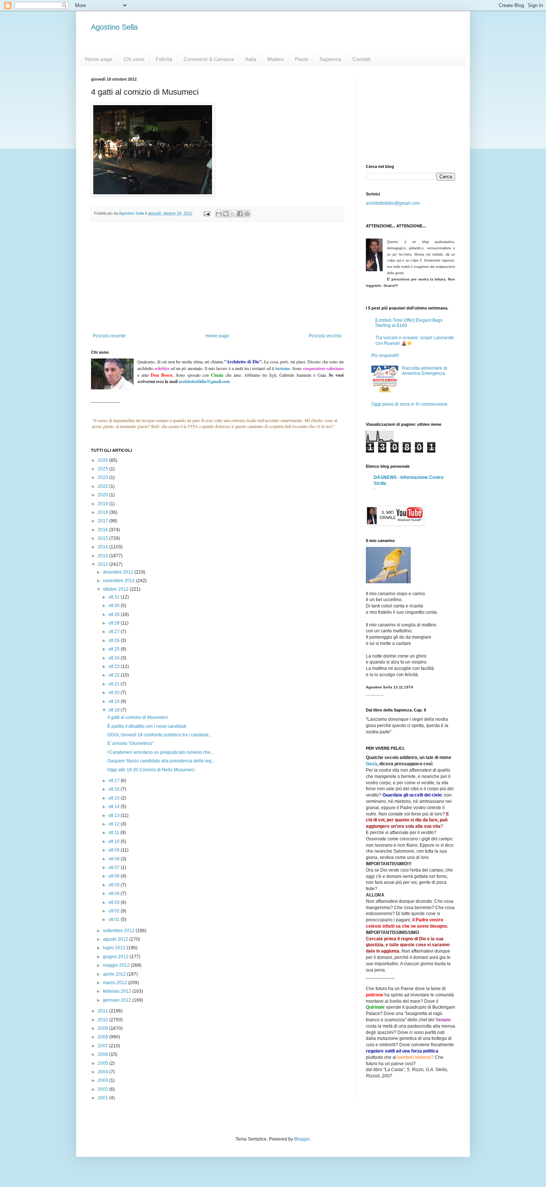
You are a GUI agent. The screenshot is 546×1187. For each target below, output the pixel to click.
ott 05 (114, 885)
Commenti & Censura (208, 59)
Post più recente (109, 335)
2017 (103, 520)
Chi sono (134, 59)
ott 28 (114, 623)
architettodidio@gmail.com (393, 203)
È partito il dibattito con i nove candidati (146, 726)
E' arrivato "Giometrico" (130, 743)
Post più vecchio (325, 335)
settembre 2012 (119, 930)
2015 (103, 538)
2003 (103, 1080)
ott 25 (114, 649)
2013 (103, 555)
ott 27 (114, 631)
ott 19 (114, 701)
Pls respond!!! (385, 355)
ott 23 (114, 666)
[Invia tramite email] (218, 213)
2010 (103, 1019)
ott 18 (114, 710)
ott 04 (114, 893)
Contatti (361, 59)
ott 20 (114, 692)
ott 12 (114, 824)
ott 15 (114, 798)
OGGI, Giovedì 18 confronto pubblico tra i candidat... (159, 734)
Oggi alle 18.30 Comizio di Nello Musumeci (151, 769)
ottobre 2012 (116, 589)
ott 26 (114, 640)
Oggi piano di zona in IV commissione (409, 404)
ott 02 (114, 911)
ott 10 (114, 841)
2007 (103, 1045)
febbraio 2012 (117, 991)
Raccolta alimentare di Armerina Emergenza (424, 371)
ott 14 (114, 806)
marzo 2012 (115, 982)
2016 (103, 529)
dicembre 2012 (118, 572)
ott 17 (114, 780)
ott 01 (114, 919)
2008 (103, 1037)
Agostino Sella (114, 27)
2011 (103, 1011)
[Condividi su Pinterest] (247, 213)
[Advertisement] (217, 277)
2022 (103, 486)
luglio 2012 (115, 947)
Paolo (301, 59)
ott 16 (114, 789)
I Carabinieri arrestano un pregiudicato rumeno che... (160, 752)
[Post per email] (206, 213)
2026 (103, 460)
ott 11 (114, 832)
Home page (99, 59)
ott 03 (114, 902)
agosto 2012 (116, 939)
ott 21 (114, 684)
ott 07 (114, 867)
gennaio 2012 (117, 1000)
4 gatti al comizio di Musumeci (137, 717)
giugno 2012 (116, 956)
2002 (103, 1089)
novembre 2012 (119, 580)
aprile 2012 (115, 974)
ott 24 (114, 658)
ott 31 (114, 597)
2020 (103, 494)
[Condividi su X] (233, 213)
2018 (103, 512)
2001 (103, 1097)
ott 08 (114, 859)
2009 (103, 1028)
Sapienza (330, 59)
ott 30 (114, 605)
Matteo (275, 59)
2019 (103, 503)
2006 (103, 1054)
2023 (103, 477)
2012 (103, 564)
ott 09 (114, 850)
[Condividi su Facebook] (240, 213)
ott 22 (114, 675)
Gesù (371, 763)
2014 (103, 546)
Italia (250, 59)
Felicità (164, 59)
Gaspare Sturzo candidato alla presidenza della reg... (161, 760)
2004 (103, 1071)
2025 (103, 468)
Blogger (302, 1139)
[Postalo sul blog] (226, 213)
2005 (103, 1063)
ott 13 (114, 815)
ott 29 (114, 614)
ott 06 (114, 876)
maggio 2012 (117, 965)
